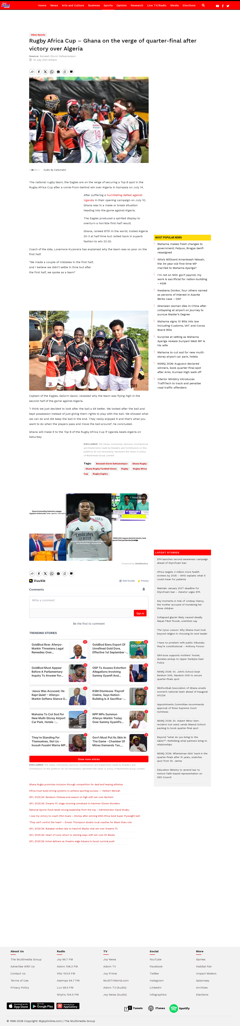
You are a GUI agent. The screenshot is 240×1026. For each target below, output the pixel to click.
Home (42, 5)
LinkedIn (155, 987)
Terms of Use (19, 980)
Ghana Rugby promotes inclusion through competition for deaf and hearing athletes (76, 784)
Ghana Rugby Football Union (101, 469)
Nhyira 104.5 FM (68, 994)
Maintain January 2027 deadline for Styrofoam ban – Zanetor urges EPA (178, 592)
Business (94, 5)
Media (174, 5)
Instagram (157, 980)
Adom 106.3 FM (67, 966)
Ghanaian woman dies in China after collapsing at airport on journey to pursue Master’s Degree (181, 310)
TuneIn (137, 1008)
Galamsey (202, 980)
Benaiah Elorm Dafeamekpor (112, 463)
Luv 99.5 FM (65, 987)
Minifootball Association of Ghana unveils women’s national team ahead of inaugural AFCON (182, 693)
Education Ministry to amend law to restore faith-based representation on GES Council (179, 775)
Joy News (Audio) (115, 994)
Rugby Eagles (100, 474)
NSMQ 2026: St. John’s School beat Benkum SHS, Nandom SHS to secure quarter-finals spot (179, 677)
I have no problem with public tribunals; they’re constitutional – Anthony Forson (181, 646)
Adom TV (109, 966)
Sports (108, 5)
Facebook (156, 966)
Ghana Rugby (139, 463)
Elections (189, 5)
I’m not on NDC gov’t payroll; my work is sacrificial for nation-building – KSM (182, 279)
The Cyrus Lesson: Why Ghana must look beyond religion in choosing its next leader (182, 634)
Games (200, 959)
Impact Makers (206, 973)
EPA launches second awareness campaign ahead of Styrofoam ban (182, 563)
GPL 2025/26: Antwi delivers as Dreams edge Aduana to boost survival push (72, 841)
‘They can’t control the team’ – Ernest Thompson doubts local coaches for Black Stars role (80, 822)
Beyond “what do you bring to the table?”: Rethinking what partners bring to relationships (182, 743)
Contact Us (18, 973)
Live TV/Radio (156, 5)
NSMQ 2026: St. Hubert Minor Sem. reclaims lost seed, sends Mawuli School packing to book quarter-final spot (181, 726)
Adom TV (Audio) (114, 987)
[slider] (73, 556)
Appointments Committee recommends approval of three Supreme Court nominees (180, 710)
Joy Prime (110, 973)
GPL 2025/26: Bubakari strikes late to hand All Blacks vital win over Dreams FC (73, 828)
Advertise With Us (23, 966)
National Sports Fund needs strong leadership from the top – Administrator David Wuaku (79, 810)
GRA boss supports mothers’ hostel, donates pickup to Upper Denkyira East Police (180, 661)
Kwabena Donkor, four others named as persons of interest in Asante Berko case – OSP (182, 295)
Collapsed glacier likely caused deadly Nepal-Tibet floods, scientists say (179, 621)
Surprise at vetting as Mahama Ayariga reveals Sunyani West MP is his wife (181, 341)
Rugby (124, 469)
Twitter (154, 973)
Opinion (121, 5)
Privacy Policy (20, 987)
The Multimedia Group (26, 959)
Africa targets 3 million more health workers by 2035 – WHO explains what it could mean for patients (181, 577)
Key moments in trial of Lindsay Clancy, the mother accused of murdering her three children (180, 606)
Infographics (158, 994)
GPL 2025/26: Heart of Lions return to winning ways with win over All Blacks (72, 835)
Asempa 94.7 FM (68, 980)
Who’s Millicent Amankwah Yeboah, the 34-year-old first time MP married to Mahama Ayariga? (181, 264)
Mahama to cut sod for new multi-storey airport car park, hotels (181, 354)
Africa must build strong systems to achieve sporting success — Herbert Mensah (74, 791)
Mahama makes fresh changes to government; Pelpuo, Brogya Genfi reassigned (180, 248)
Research (137, 5)
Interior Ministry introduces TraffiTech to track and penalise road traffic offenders (179, 383)
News (54, 5)
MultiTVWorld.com (116, 980)
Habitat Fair (204, 966)
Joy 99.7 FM (65, 959)
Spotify (184, 1008)
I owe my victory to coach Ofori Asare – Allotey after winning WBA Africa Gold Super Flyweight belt (84, 816)
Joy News (109, 959)
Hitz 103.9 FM (66, 973)
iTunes (160, 1008)
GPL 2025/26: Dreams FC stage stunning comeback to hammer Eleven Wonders (74, 803)
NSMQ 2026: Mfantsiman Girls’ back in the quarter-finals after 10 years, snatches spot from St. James (182, 759)
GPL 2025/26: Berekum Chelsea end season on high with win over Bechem (71, 797)
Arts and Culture (73, 5)
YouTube (155, 959)
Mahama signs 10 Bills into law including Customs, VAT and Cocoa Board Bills (181, 326)
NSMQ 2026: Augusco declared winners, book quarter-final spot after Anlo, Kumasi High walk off (179, 368)
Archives (202, 987)
